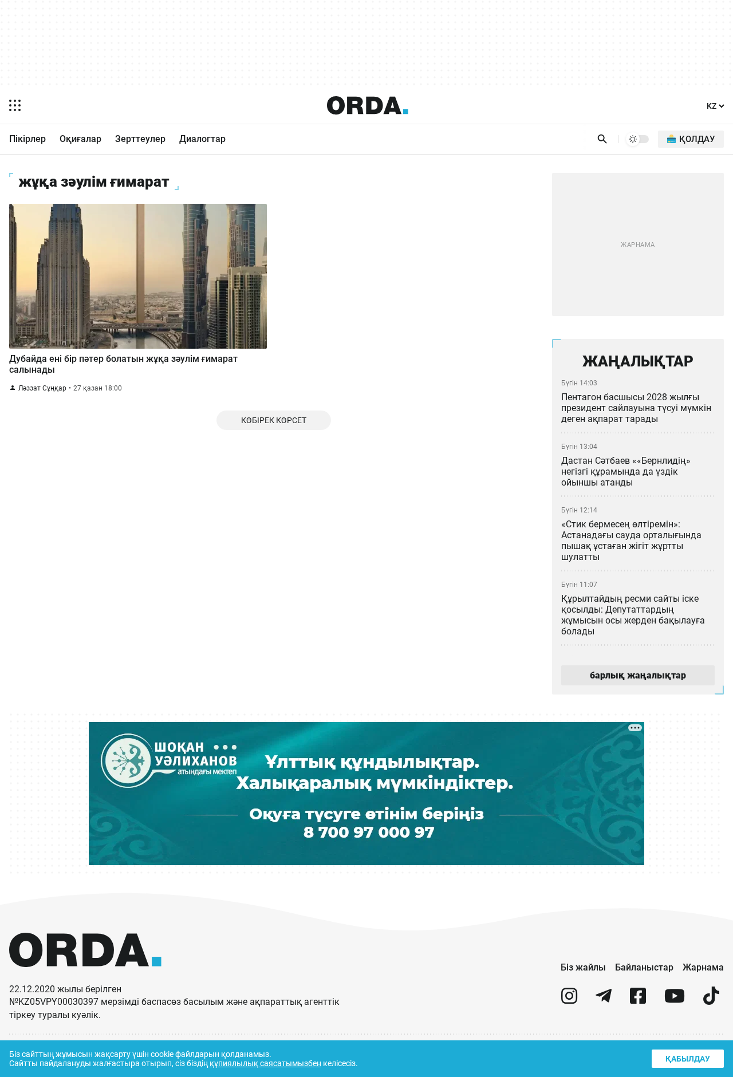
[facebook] (638, 1000)
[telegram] (603, 1000)
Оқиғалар (80, 138)
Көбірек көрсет (273, 420)
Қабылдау (687, 1058)
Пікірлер (27, 138)
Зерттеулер (140, 138)
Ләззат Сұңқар (42, 388)
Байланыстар (644, 967)
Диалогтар (202, 138)
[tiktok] (711, 1000)
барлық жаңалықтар (638, 675)
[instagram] (569, 1000)
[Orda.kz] (85, 977)
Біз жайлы (583, 967)
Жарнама (703, 967)
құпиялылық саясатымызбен (265, 1063)
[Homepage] (367, 105)
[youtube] (674, 1000)
